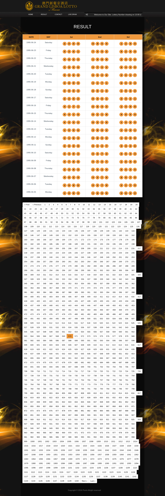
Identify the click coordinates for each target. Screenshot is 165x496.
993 (101, 437)
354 (82, 284)
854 (25, 406)
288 (126, 266)
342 (120, 279)
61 (120, 213)
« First (26, 205)
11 (89, 205)
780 (133, 384)
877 (57, 411)
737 (88, 376)
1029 (129, 446)
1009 (99, 441)
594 (107, 341)
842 (63, 402)
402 (44, 297)
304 (114, 270)
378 (120, 288)
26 (52, 209)
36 (104, 209)
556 (95, 332)
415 (126, 297)
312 (50, 275)
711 (44, 371)
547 (38, 332)
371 (76, 288)
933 (63, 424)
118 (87, 226)
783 (38, 389)
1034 (48, 450)
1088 (92, 463)
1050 (48, 455)
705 (120, 367)
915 (69, 419)
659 (57, 358)
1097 (41, 468)
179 (126, 240)
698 (76, 367)
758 (107, 380)
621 (44, 349)
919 (95, 419)
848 (101, 402)
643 (69, 354)
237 (32, 257)
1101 (70, 468)
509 (32, 323)
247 (95, 257)
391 (88, 292)
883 (95, 411)
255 (32, 262)
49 (57, 213)
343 (126, 279)
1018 (48, 446)
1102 (77, 468)
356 (95, 284)
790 (82, 389)
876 (50, 411)
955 (88, 428)
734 (69, 376)
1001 (40, 441)
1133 (69, 476)
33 (89, 209)
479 (69, 314)
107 (138, 222)
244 (76, 257)
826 (76, 398)
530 (44, 327)
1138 (106, 476)
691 (32, 367)
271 (133, 262)
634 (126, 349)
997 (126, 437)
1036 (63, 450)
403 (50, 297)
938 (95, 424)
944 (133, 424)
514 (63, 323)
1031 (26, 450)
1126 (133, 472)
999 (25, 441)
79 (99, 218)
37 (110, 209)
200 (32, 248)
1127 (26, 476)
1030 (136, 446)
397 (126, 292)
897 (69, 415)
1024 (92, 446)
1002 (47, 441)
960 (120, 428)
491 (32, 319)
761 (126, 380)
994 (107, 437)
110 (38, 226)
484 (101, 314)
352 (69, 284)
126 (137, 226)
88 (30, 222)
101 (100, 222)
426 (76, 301)
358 (107, 284)
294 (50, 270)
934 (69, 424)
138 (95, 231)
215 (126, 248)
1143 (26, 481)
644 (76, 354)
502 (101, 319)
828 (88, 398)
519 (95, 323)
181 (25, 244)
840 (50, 402)
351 (63, 284)
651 (120, 354)
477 (57, 314)
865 (95, 406)
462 (76, 310)
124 (125, 226)
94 (62, 222)
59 (110, 213)
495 (57, 319)
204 (57, 248)
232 (114, 253)
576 (107, 336)
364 (32, 288)
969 (63, 433)
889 (133, 411)
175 (101, 240)
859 (57, 406)
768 (57, 384)
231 (107, 253)
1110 (135, 468)
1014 (135, 441)
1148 (62, 481)
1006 (77, 441)
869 (120, 406)
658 (50, 358)
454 (25, 310)
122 (112, 226)
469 (120, 310)
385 (50, 292)
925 (132, 419)
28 (62, 209)
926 (139, 419)
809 (88, 393)
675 (44, 362)
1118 (75, 472)
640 (50, 354)
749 (50, 380)
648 (101, 354)
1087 (85, 463)
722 (114, 371)
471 (133, 310)
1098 (48, 468)
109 (32, 226)
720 (101, 371)
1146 (48, 481)
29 (67, 209)
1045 (129, 450)
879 (69, 411)
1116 (61, 472)
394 (107, 292)
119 (93, 226)
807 (76, 393)
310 (38, 275)
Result (44, 14)
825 (69, 398)
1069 (70, 459)
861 (69, 406)
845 (82, 402)
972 (82, 433)
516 (76, 323)
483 (95, 314)
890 (25, 415)
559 (114, 332)
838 (38, 402)
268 (114, 262)
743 (126, 376)
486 (114, 314)
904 (114, 415)
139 (101, 231)
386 (57, 292)
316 (76, 275)
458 (50, 310)
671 (133, 358)
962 (133, 428)
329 (38, 279)
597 (126, 341)
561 (126, 332)
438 (38, 305)
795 (114, 389)
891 (32, 415)
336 (82, 279)
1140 (120, 476)
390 (82, 292)
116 (75, 226)
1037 (70, 450)
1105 (99, 468)
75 (78, 218)
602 (44, 345)
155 (88, 235)
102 (107, 222)
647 (95, 354)
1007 (84, 441)
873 (32, 411)
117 (81, 226)
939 (101, 424)
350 (57, 284)
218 (25, 253)
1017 (41, 446)
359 (114, 284)
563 (25, 336)
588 (69, 341)
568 (57, 336)
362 (133, 284)
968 (57, 433)
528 (32, 327)
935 (76, 424)
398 (133, 292)
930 (44, 424)
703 (107, 367)
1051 (55, 455)
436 (25, 305)
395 (114, 292)
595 (114, 341)
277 (57, 266)
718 (88, 371)
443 (69, 305)
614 (120, 345)
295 (57, 270)
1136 (91, 476)
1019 (55, 446)
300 (88, 270)
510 (38, 323)
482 (88, 314)
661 (69, 358)
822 (50, 398)
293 (44, 270)
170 (69, 240)
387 (63, 292)
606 (69, 345)
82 (115, 218)
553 (76, 332)
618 (25, 349)
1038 (78, 450)
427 (82, 301)
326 (139, 275)
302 (101, 270)
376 (107, 288)
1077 (129, 459)
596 (120, 341)
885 (107, 411)
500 (88, 319)
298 (76, 270)
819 (32, 398)
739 (101, 376)
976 (107, 433)
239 (44, 257)
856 (38, 406)
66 (30, 218)
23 (36, 209)
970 (69, 433)
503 (107, 319)
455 (32, 310)
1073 (100, 459)
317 (82, 275)
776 (107, 384)
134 (69, 231)
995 (114, 437)
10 (84, 205)
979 (126, 433)
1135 (84, 476)
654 (25, 358)
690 (25, 367)
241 (57, 257)
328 (32, 279)
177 (114, 240)
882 (88, 411)
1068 (63, 459)
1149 (69, 481)
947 (38, 428)
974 (95, 433)
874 (38, 411)
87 (25, 222)
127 (25, 231)
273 (32, 266)
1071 (85, 459)
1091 (114, 463)
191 (88, 244)
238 (38, 257)
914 (63, 419)
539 (101, 327)
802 (44, 393)
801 (38, 393)
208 (82, 248)
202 (44, 248)
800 (32, 393)
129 (38, 231)
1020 (63, 446)
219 (32, 253)
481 (82, 314)
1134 (77, 476)
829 (95, 398)
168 (57, 240)
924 (126, 419)
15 (110, 205)
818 (25, 398)
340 (107, 279)
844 (76, 402)
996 (120, 437)
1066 (48, 459)
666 (101, 358)
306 (126, 270)
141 (114, 231)
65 (25, 218)
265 (95, 262)
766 (44, 384)
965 (38, 433)
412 (107, 297)
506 (126, 319)
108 (25, 226)
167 (50, 240)
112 (50, 226)
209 (88, 248)
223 (57, 253)
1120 (90, 472)
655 (32, 358)
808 (82, 393)
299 (82, 270)
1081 (41, 463)
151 (63, 235)
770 (69, 384)
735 (76, 376)
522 (114, 323)
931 (50, 424)
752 (69, 380)
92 (52, 222)
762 (133, 380)
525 (132, 323)
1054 (78, 455)
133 (63, 231)
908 (25, 419)
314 (63, 275)
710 (38, 371)
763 (25, 384)
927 (25, 424)
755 (88, 380)
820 (38, 398)
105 (125, 222)
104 (119, 222)
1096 (33, 468)
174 (95, 240)
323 (120, 275)
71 (57, 218)
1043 (114, 450)
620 (38, 349)
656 (38, 358)
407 (76, 297)
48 (52, 213)
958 (107, 428)
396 (120, 292)
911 (44, 419)
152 (69, 235)
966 (44, 433)
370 (69, 288)
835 (133, 398)
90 (41, 222)
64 (136, 213)
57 (99, 213)
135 (76, 231)
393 (101, 292)
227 (82, 253)
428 (88, 301)
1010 (106, 441)
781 (25, 389)
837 (32, 402)
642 (63, 354)
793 (101, 389)
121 (106, 226)
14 (105, 205)
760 (120, 380)
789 (76, 389)
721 (107, 371)
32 (83, 209)
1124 (119, 472)
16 (115, 205)
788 (69, 389)
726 (139, 371)
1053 (70, 455)
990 (82, 437)
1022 (78, 446)
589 (76, 341)
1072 (92, 459)
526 (139, 323)
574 (95, 336)
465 (95, 310)
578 (120, 336)
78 (94, 218)
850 (114, 402)
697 (69, 367)
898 (76, 415)
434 (126, 301)
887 (120, 411)
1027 (114, 446)
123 (119, 226)
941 (114, 424)
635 (133, 349)
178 (120, 240)
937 (88, 424)
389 (76, 292)
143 (126, 231)
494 (50, 319)
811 (101, 393)
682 (88, 362)
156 (95, 235)
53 (78, 213)
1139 (113, 476)
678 (63, 362)
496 (63, 319)
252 (126, 257)
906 (126, 415)
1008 (91, 441)
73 (67, 218)
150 (57, 235)
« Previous (37, 205)
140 (107, 231)
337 (88, 279)
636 (25, 354)
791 (88, 389)
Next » (84, 481)
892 (38, 415)
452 (126, 305)
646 (88, 354)
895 (57, 415)
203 (50, 248)
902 (101, 415)
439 (44, 305)
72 (62, 218)
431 (107, 301)
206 (69, 248)
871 (133, 406)
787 (63, 389)
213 (114, 248)
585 (50, 341)
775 (101, 384)
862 (76, 406)
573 (88, 336)
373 (88, 288)
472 (25, 314)
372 (82, 288)
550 (57, 332)
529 (38, 327)
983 (38, 437)
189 (76, 244)
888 (126, 411)
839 (44, 402)
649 (107, 354)
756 (95, 380)
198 (133, 244)
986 (57, 437)
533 (63, 327)
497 (69, 319)
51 (67, 213)
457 (44, 310)
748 (44, 380)
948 (44, 428)
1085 (70, 463)
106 (132, 222)
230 (101, 253)
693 (44, 367)
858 (50, 406)
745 (25, 380)
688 (126, 362)
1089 (100, 463)
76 (83, 218)
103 (113, 222)
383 (38, 292)
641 (57, 354)
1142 (134, 476)
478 (63, 314)
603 (50, 345)
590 (82, 341)
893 (44, 415)
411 (101, 297)
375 (101, 288)
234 (126, 253)
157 (101, 235)
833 (120, 398)
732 (57, 376)
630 (101, 349)
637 (32, 354)
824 (63, 398)
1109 (128, 468)
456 (38, 310)
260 (63, 262)
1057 (100, 455)
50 (62, 213)
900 (88, 415)
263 (82, 262)
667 (107, 358)
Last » (92, 481)
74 (73, 218)
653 (133, 354)
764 (32, 384)
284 (101, 266)
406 (69, 297)
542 (120, 327)
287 (120, 266)
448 (101, 305)
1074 (107, 459)
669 (120, 358)
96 (73, 222)
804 (57, 393)
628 (88, 349)
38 (115, 209)
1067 (55, 459)
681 (82, 362)
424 (63, 301)
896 (63, 415)
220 (38, 253)
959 (114, 428)
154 (82, 235)
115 (69, 226)
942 (120, 424)
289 (133, 266)
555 (88, 332)
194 (107, 244)
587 (63, 341)
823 (57, 398)
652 (126, 354)
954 (82, 428)
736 (82, 376)
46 (41, 213)
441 (57, 305)
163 (25, 240)
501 (95, 319)
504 (114, 319)
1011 (113, 441)
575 (101, 336)
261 (69, 262)
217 (139, 248)
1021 (70, 446)
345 (25, 284)
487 (120, 314)
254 (25, 262)
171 (76, 240)
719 (95, 371)
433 (120, 301)
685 (107, 362)
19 (131, 205)
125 (131, 226)
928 (32, 424)
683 (95, 362)
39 (120, 209)
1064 (33, 459)
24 (41, 209)
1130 (48, 476)
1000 (32, 441)
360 (120, 284)
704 (114, 367)
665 (95, 358)
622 (50, 349)
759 (114, 380)
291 (32, 270)
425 (69, 301)
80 (104, 218)
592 (95, 341)
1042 (107, 450)
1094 (136, 463)
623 (57, 349)
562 (133, 332)
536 (82, 327)
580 (133, 336)
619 (32, 349)
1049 (41, 455)
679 (69, 362)
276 (50, 266)
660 (63, 358)
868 (114, 406)
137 (88, 231)
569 (63, 336)
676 (50, 362)
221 (44, 253)
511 (44, 323)
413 (114, 297)
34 (94, 209)
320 (101, 275)
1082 (48, 463)
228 (88, 253)
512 (50, 323)
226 (76, 253)
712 (50, 371)
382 (32, 292)
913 (57, 419)
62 (126, 213)
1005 (69, 441)
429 (95, 301)
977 (114, 433)
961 (126, 428)
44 (30, 213)
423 (57, 301)
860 (63, 406)
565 (38, 336)
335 (76, 279)
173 (88, 240)
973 (88, 433)
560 (120, 332)
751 (63, 380)
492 (38, 319)
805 (63, 393)
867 (107, 406)
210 (95, 248)
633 (120, 349)
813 (114, 393)
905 (120, 415)
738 (95, 376)
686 (114, 362)
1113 (40, 472)
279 (69, 266)
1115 (54, 472)
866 (101, 406)
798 (133, 389)
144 (133, 231)
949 (50, 428)
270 (126, 262)
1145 (41, 481)
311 (44, 275)
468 (114, 310)
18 (126, 205)
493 (44, 319)
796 (120, 389)
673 (32, 362)
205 (63, 248)
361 (126, 284)
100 (94, 222)
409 (88, 297)
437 (32, 305)
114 (62, 226)
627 (82, 349)
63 (131, 213)
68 (41, 218)
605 (63, 345)
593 (101, 341)
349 (50, 284)
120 (100, 226)
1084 (63, 463)
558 (107, 332)
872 (25, 411)
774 (95, 384)
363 (25, 288)
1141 (127, 476)
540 (107, 327)
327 (25, 279)
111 (44, 226)
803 (50, 393)
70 (52, 218)
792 (95, 389)
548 (44, 332)
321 (107, 275)
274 (38, 266)
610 (95, 345)
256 (38, 262)
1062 (136, 455)
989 (76, 437)
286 (114, 266)
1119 (83, 472)
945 (25, 428)
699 (82, 367)
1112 (33, 472)
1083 (55, 463)
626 (76, 349)
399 (25, 297)
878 (63, 411)
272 (25, 266)
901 (95, 415)
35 (99, 209)
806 (69, 393)
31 (78, 209)
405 (63, 297)
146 (32, 235)
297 (69, 270)
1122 (104, 472)
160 (120, 235)
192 (95, 244)
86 (136, 218)
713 (57, 371)
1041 (100, 450)
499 (82, 319)
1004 (62, 441)
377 (114, 288)
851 (120, 402)
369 (63, 288)
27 (57, 209)
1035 (55, 450)
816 (132, 393)
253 (133, 257)
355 (88, 284)
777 (114, 384)
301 (95, 270)
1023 (85, 446)
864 (88, 406)
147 (38, 235)
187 (63, 244)
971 (76, 433)
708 (25, 371)
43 (25, 213)
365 (38, 288)
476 (50, 314)
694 (50, 367)
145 (25, 235)
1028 (122, 446)
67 (36, 218)
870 (126, 406)
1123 (111, 472)
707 (133, 367)
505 (120, 319)
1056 (92, 455)
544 (133, 327)
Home (30, 14)
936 (82, 424)
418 (25, 301)
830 (101, 398)
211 (101, 248)
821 (44, 398)
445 (82, 305)
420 (38, 301)
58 (104, 213)
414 (120, 297)
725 (132, 371)
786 (57, 389)
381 (25, 292)
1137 (98, 476)
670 (126, 358)
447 (95, 305)
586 (57, 341)
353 (76, 284)
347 (38, 284)
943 (126, 424)
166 (44, 240)
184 (44, 244)
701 (95, 367)
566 (44, 336)
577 (114, 336)
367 (50, 288)
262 (76, 262)
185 (50, 244)
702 (101, 367)
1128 (33, 476)
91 (46, 222)
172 (82, 240)
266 (101, 262)
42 (136, 209)
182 (32, 244)
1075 (114, 459)
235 (133, 253)
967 (50, 433)
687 (120, 362)
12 (94, 205)
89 (36, 222)
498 (76, 319)
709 (32, 371)
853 (133, 402)
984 (44, 437)
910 (38, 419)
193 (101, 244)
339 (101, 279)
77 (89, 218)
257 (44, 262)
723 (120, 371)
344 (133, 279)
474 (38, 314)
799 (25, 393)
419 (32, 301)
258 (50, 262)
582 (32, 341)
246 (88, 257)
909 (32, 419)
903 (107, 415)
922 (114, 419)
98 (83, 222)
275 (44, 266)
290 (25, 270)
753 (76, 380)
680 (76, 362)
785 (50, 389)
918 (88, 419)
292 (38, 270)
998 (133, 437)
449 (107, 305)
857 (44, 406)
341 (114, 279)
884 (101, 411)
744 (133, 376)
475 (44, 314)
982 (32, 437)
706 (126, 367)
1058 (107, 455)
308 (25, 275)
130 (44, 231)
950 (57, 428)
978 (120, 433)
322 (114, 275)
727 (25, 376)
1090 (107, 463)
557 (101, 332)
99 (89, 222)
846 (88, 402)
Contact (58, 14)
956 (95, 428)
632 (114, 349)
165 (38, 240)
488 (126, 314)
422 (50, 301)
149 (50, 235)
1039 (85, 450)
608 (82, 345)
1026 (107, 446)
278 (63, 266)
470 (126, 310)
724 (126, 371)
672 (25, 362)
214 (120, 248)
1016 (33, 446)
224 (63, 253)
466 (101, 310)
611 (101, 345)
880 (76, 411)
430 (101, 301)
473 (32, 314)
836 (25, 402)
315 (69, 275)
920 (101, 419)
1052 (63, 455)
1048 (33, 455)
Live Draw (72, 14)
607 (76, 345)
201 (38, 248)
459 (57, 310)
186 (57, 244)
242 (63, 257)
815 (126, 393)
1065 (41, 459)
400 (32, 297)
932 (57, 424)
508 (25, 323)
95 (67, 222)
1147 (55, 481)
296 (63, 270)
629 (95, 349)
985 (50, 437)
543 (126, 327)
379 (126, 288)
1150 (77, 481)
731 (50, 376)
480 (76, 314)
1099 (55, 468)
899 (82, 415)
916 (76, 419)
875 (44, 411)
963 (25, 433)
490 (25, 319)
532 (57, 327)
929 (38, 424)
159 (114, 235)
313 (57, 275)
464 (88, 310)
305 (120, 270)
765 (38, 384)
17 (121, 205)
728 (32, 376)
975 (101, 433)
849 (107, 402)
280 (76, 266)
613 (114, 345)
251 (120, 257)
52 (73, 213)
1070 (78, 459)
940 (107, 424)
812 (107, 393)
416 (132, 297)
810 (95, 393)
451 (120, 305)
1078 (136, 459)
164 (32, 240)
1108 (121, 468)
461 (69, 310)
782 (32, 389)
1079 (26, 463)
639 (44, 354)
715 (69, 371)
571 (76, 336)
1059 (114, 455)
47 (46, 213)
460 (63, 310)
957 (101, 428)
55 (89, 213)
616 (132, 345)
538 (95, 327)
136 (82, 231)
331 (50, 279)
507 (133, 319)
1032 (33, 450)
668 (114, 358)
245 (82, 257)
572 (82, 336)
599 (25, 345)
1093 (129, 463)
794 (107, 389)
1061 (129, 455)
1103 (84, 468)
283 (95, 266)
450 (114, 305)
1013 (128, 441)
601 (38, 345)
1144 (33, 481)
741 (114, 376)
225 (69, 253)
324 (126, 275)
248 (101, 257)
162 (133, 235)
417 (139, 297)
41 (131, 209)
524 (126, 323)
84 (126, 218)
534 (69, 327)
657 (44, 358)
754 (82, 380)
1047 (26, 455)
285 (107, 266)
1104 (92, 468)
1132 (62, 476)
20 (136, 205)
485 (107, 314)
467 (107, 310)
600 (32, 345)
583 (38, 341)
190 (82, 244)
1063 (26, 459)
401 (38, 297)
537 (88, 327)
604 (57, 345)
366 (44, 288)
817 (139, 393)
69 (46, 218)
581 (25, 341)
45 (36, 213)
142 (120, 231)
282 (88, 266)
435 (133, 301)
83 (120, 218)
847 (95, 402)
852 (126, 402)
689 (133, 362)
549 (50, 332)
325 (132, 275)
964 (32, 433)
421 (44, 301)
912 (50, 419)
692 (38, 367)
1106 (106, 468)
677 (57, 362)
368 (57, 288)
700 (88, 367)
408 (82, 297)
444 (76, 305)
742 (120, 376)
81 (110, 218)
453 (133, 305)
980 (133, 433)
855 (32, 406)
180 (133, 240)
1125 (126, 472)
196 (120, 244)
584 (44, 341)
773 (88, 384)
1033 (41, 450)
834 (126, 398)
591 (88, 341)
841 (57, 402)
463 (82, 310)
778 (120, 384)
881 (82, 411)
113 (56, 226)
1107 (113, 468)
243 (69, 257)
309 (32, 275)
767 (50, 384)
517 (82, 323)
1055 (85, 455)
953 (76, 428)
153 (76, 235)
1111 (26, 472)
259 (57, 262)
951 (63, 428)
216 (132, 248)
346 (32, 284)
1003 (54, 441)
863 (82, 406)
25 (46, 209)
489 (133, 314)
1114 (47, 472)
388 (69, 292)
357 (101, 284)
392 (95, 292)
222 (50, 253)
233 (120, 253)
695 (57, 367)
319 (95, 275)
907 (133, 415)
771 (76, 384)
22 (30, 209)
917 (82, 419)
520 (101, 323)
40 (126, 209)
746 (32, 380)
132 (57, 231)
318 (88, 275)
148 (44, 235)
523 (120, 323)
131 (50, 231)
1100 (63, 468)
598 (133, 341)
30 (73, 209)
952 (69, 428)
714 (63, 371)
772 (82, 384)
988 (69, 437)
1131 (55, 476)
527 (25, 327)
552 (69, 332)
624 (63, 349)
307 (133, 270)
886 (114, 411)
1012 (120, 441)
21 (25, 209)
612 (107, 345)
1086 (78, 463)
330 (44, 279)
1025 (100, 446)
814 (120, 393)
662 (76, 358)
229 (95, 253)
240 (50, 257)
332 (57, 279)
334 (69, 279)
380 (133, 288)
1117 (68, 472)
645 (82, 354)
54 (83, 213)
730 (44, 376)
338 (95, 279)
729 (38, 376)
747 (38, 380)
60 (115, 213)
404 (57, 297)
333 (63, 279)
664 (88, 358)
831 (107, 398)
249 (107, 257)
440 (50, 305)
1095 (26, 468)
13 (99, 205)
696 (63, 367)
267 (107, 262)
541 (114, 327)
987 (63, 437)
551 (63, 332)
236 (25, 257)
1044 (122, 450)
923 (120, 419)
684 (101, 362)
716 (76, 371)
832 (114, 398)
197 (126, 244)
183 (38, 244)
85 (131, 218)
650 (114, 354)
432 (114, 301)
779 (126, 384)
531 (50, 327)
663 (82, 358)
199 (25, 248)
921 (107, 419)
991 (88, 437)
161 (126, 235)
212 (107, 248)
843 (69, 402)
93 (57, 222)
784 (44, 389)
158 (107, 235)
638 (38, 354)
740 (107, 376)
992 (95, 437)
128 (32, 231)
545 (25, 332)
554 (82, 332)
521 (107, 323)
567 (50, 336)
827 (82, 398)
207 (76, 248)
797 (126, 389)
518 (88, 323)
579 (126, 336)
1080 (33, 463)
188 (69, 244)
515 (69, 323)
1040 (92, 450)
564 (32, 336)
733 (63, 376)
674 (38, 362)
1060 (122, 455)
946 (32, 428)
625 (69, 349)
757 (101, 380)
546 (32, 332)
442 (63, 305)
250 (114, 257)
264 (88, 262)
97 (78, 222)
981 (25, 437)
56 (94, 213)
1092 (122, 463)
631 (107, 349)
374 (95, 288)
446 (88, 305)
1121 (97, 472)
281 (82, 266)
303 (107, 270)
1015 (26, 446)
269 (120, 262)
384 (44, 292)
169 (63, 240)
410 (95, 297)
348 (44, 284)
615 (126, 345)
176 (107, 240)
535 (76, 327)
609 (88, 345)
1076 (122, 459)
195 (114, 244)
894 (50, 415)
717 (82, 371)
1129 (41, 476)
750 (57, 380)
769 (63, 384)
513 (57, 323)
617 (139, 345)
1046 (136, 450)
